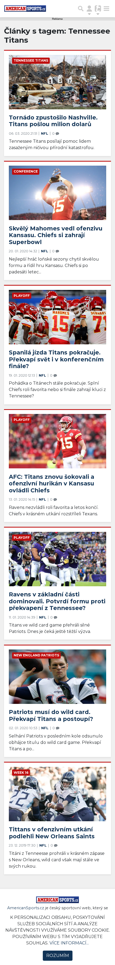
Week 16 (21, 773)
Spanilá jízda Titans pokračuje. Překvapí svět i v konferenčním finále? (56, 359)
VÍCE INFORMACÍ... (69, 943)
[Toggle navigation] (106, 8)
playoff (22, 296)
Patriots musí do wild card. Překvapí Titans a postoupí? (51, 715)
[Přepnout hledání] (80, 8)
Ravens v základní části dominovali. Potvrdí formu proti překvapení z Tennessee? (57, 601)
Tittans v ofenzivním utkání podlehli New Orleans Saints (52, 833)
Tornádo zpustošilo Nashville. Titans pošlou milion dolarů (53, 121)
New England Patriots (36, 655)
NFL (45, 133)
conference (26, 171)
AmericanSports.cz (25, 908)
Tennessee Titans (31, 60)
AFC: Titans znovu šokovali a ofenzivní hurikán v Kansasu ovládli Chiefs (51, 483)
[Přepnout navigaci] (89, 8)
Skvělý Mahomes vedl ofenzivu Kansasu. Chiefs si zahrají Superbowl (55, 235)
